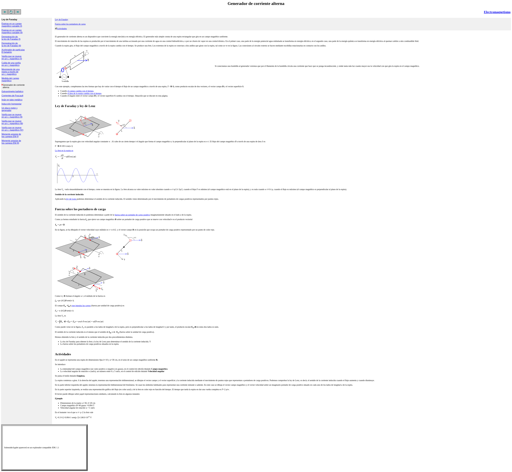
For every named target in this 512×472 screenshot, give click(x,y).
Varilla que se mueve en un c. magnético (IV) (12, 128)
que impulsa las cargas (81, 305)
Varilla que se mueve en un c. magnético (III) (12, 122)
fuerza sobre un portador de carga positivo (132, 215)
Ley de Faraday (61, 19)
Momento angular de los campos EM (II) (11, 142)
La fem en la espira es (64, 150)
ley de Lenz (71, 199)
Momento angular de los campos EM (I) (11, 135)
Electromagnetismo (497, 12)
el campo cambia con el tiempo (80, 91)
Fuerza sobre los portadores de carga (70, 24)
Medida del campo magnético (10, 79)
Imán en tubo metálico (12, 100)
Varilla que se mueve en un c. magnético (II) (12, 115)
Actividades (62, 28)
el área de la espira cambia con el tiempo (84, 93)
